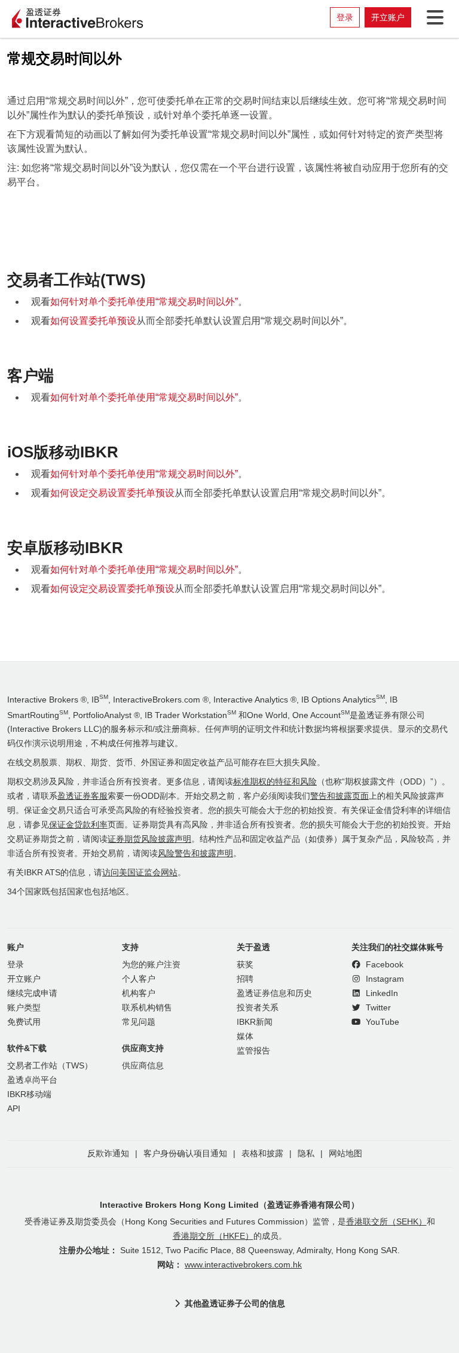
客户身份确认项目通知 (185, 1153)
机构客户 (138, 993)
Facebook (383, 964)
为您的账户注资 (151, 964)
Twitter (377, 1007)
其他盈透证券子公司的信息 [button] (235, 1303)
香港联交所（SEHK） (386, 1221)
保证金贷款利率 (78, 824)
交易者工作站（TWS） (50, 1065)
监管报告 (253, 1050)
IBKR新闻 (255, 1022)
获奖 (245, 964)
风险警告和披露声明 (195, 853)
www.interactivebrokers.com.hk (243, 1264)
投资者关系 (258, 1007)
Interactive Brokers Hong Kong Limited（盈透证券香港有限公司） (229, 1205)
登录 (344, 17)
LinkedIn (380, 993)
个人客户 (138, 979)
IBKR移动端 (29, 1094)
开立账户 (388, 17)
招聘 (245, 979)
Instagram (383, 979)
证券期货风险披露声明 (149, 839)
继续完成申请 (32, 993)
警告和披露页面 (339, 796)
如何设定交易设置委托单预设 (112, 493)
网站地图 (345, 1153)
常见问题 (138, 1022)
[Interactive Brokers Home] (77, 19)
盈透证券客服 (82, 796)
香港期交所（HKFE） (213, 1236)
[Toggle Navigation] (432, 17)
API (13, 1108)
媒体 (245, 1036)
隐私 (306, 1153)
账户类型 (24, 1007)
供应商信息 (143, 1065)
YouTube (381, 1022)
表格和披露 (262, 1153)
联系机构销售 (147, 1007)
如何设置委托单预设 (93, 321)
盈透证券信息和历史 (274, 993)
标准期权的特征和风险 (275, 781)
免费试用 (24, 1022)
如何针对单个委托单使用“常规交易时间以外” (144, 302)
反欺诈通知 (108, 1153)
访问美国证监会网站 (140, 872)
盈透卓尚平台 (32, 1080)
